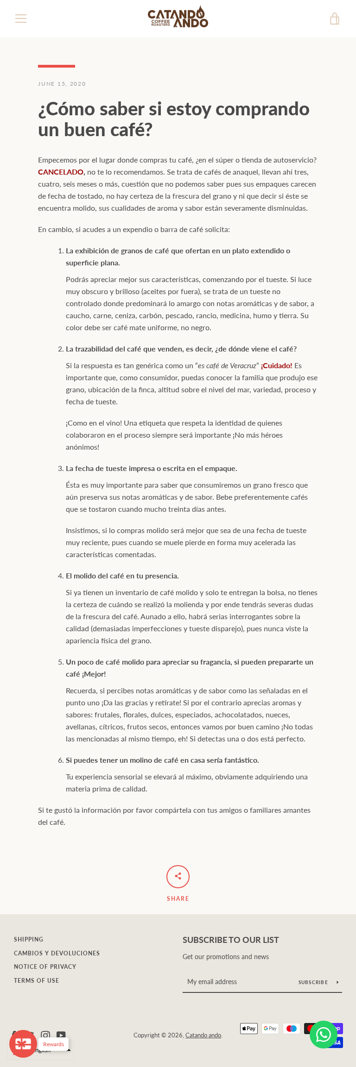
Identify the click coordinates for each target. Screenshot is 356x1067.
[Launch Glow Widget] (23, 1044)
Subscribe (314, 982)
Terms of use (36, 980)
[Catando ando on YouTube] (61, 1034)
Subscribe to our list (231, 940)
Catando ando (203, 1035)
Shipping (29, 939)
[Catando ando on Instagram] (45, 1034)
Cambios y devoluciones (57, 953)
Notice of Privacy (45, 966)
